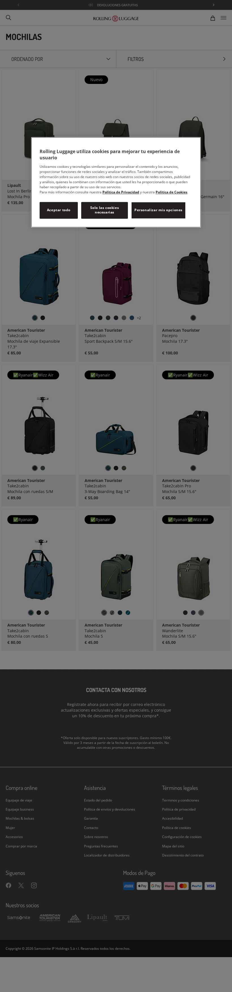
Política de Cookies (171, 192)
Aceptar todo (58, 210)
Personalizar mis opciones (158, 210)
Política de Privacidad (120, 192)
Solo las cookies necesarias (104, 210)
